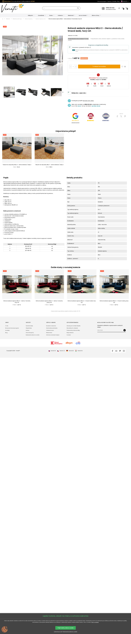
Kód (69, 35)
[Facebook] (112, 351)
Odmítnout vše (58, 631)
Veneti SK (53, 350)
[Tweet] (121, 116)
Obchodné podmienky (51, 328)
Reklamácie (49, 332)
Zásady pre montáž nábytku (73, 326)
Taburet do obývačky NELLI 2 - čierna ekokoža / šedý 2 (17, 164)
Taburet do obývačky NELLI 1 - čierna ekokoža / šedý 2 (49, 164)
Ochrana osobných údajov (52, 335)
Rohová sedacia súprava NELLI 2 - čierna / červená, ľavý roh (16, 301)
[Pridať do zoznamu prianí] (122, 66)
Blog (118, 1)
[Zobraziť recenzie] (90, 117)
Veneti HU (80, 350)
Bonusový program (102, 1)
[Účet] (119, 8)
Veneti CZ (62, 350)
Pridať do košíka (100, 66)
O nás (6, 326)
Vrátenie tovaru (50, 330)
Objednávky (29, 328)
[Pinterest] (125, 116)
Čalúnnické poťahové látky (73, 330)
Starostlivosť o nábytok (72, 328)
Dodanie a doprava (51, 326)
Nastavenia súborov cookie (32, 335)
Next (62, 92)
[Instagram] (124, 351)
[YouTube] (116, 351)
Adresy (27, 330)
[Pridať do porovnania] (125, 66)
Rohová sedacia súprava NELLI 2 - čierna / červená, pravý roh (49, 301)
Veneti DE (71, 350)
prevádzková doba (111, 9)
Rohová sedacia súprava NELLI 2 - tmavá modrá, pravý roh (114, 301)
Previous (2, 92)
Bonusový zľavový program (12, 328)
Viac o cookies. (95, 622)
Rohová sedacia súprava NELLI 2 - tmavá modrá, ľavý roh (82, 301)
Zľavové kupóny (30, 332)
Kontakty (114, 1)
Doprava (109, 1)
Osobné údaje (29, 326)
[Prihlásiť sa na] (124, 330)
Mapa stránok (70, 332)
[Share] (117, 116)
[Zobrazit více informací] (90, 47)
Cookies (69, 335)
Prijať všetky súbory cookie (65, 628)
